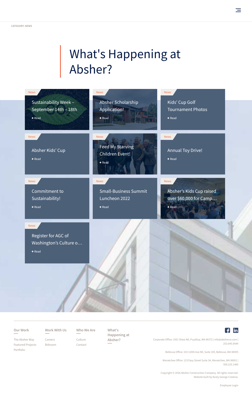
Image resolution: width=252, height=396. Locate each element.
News (31, 92)
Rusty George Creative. (225, 377)
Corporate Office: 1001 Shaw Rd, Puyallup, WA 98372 (182, 339)
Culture (81, 339)
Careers (50, 339)
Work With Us (56, 330)
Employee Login (229, 385)
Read (37, 118)
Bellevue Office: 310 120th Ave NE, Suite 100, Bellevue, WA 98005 (201, 352)
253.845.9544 (230, 343)
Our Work (21, 330)
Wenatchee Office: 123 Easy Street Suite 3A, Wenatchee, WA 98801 (200, 360)
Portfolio (19, 350)
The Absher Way (24, 339)
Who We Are (85, 330)
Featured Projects (25, 345)
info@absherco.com (225, 339)
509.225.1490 (230, 364)
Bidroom (50, 345)
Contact (81, 345)
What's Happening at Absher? (118, 335)
